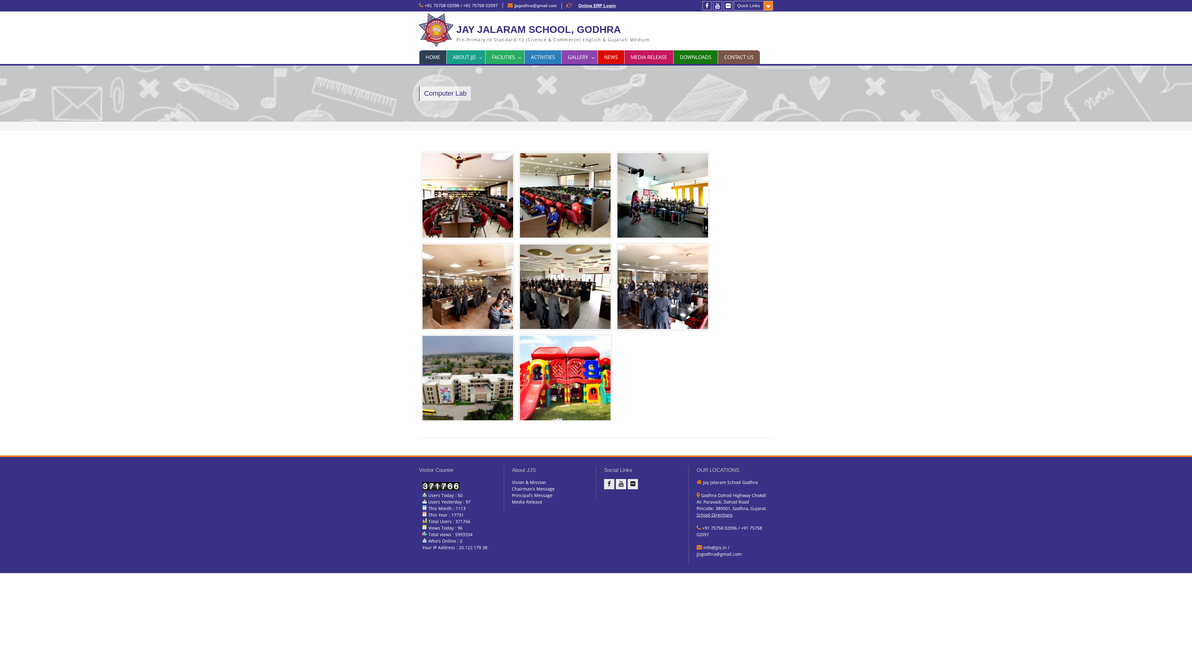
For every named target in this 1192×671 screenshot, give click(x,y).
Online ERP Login (597, 5)
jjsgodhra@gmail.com (535, 5)
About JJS (464, 57)
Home (433, 57)
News (611, 57)
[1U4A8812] (565, 195)
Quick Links (748, 5)
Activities (543, 57)
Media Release (649, 57)
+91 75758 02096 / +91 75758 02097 (461, 5)
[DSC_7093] (565, 378)
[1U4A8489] (662, 195)
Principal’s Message (532, 495)
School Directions (715, 515)
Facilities (503, 57)
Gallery (578, 57)
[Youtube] (717, 5)
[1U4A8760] (662, 286)
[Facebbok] (706, 5)
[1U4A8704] (467, 195)
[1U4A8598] (467, 286)
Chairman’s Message (533, 489)
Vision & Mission (529, 482)
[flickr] (728, 5)
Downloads (695, 57)
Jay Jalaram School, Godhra (538, 29)
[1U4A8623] (565, 286)
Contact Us (739, 57)
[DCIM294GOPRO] (467, 378)
